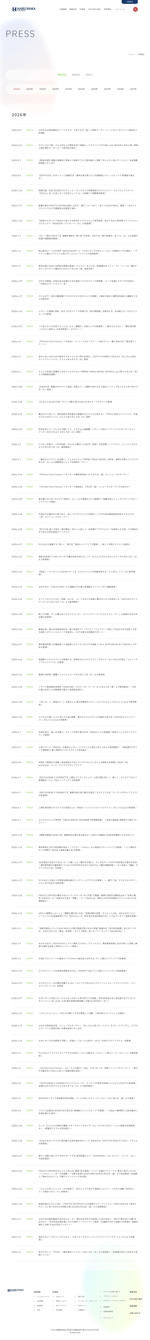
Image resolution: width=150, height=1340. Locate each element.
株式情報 (59, 1310)
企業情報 (63, 9)
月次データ (60, 1297)
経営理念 (40, 1306)
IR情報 (82, 9)
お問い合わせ (135, 1313)
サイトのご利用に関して (112, 1292)
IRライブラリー (61, 1306)
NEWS (76, 75)
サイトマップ (108, 1318)
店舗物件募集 (108, 1312)
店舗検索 (107, 1307)
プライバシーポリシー (111, 1296)
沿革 (38, 1310)
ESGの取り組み (94, 9)
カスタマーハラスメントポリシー (115, 1301)
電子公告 (81, 1297)
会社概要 (40, 1301)
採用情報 (107, 9)
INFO (89, 75)
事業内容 (73, 9)
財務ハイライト (61, 1301)
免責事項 (81, 1310)
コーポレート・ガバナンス (87, 1301)
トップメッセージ (43, 1297)
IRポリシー (82, 1306)
